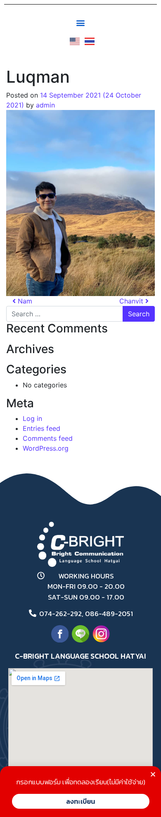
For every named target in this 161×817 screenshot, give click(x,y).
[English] (73, 38)
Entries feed (41, 428)
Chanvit (132, 301)
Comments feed (48, 438)
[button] (81, 22)
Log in (32, 418)
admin (45, 105)
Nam (24, 301)
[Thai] (87, 38)
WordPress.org (46, 448)
